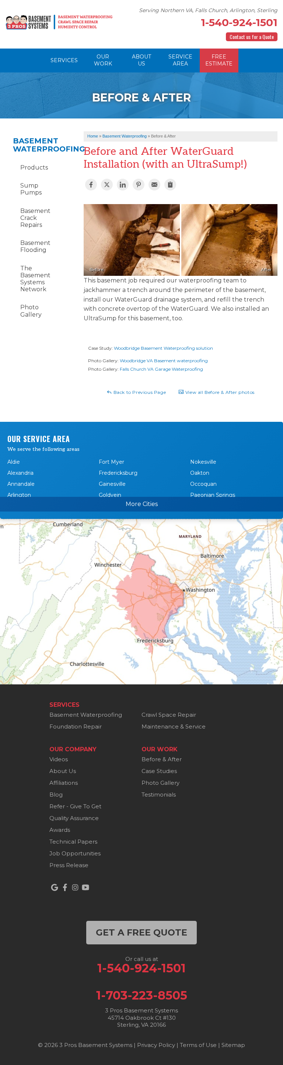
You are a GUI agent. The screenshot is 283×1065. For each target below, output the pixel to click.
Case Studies (159, 770)
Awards (59, 829)
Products (34, 167)
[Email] (154, 184)
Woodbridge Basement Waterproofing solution (163, 348)
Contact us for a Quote (252, 36)
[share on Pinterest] (138, 184)
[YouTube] (85, 887)
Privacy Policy (156, 1044)
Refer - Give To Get (75, 806)
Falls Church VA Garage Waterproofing (161, 369)
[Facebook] (64, 887)
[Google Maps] (54, 887)
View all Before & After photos (219, 392)
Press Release (68, 865)
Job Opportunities (75, 853)
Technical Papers (73, 841)
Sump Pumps (31, 189)
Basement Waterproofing (35, 145)
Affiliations (63, 782)
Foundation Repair (75, 726)
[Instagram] (75, 887)
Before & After (162, 759)
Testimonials (159, 794)
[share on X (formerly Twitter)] (107, 184)
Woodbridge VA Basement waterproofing (164, 360)
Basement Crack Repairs (35, 217)
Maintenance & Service (174, 726)
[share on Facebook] (91, 184)
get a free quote (141, 932)
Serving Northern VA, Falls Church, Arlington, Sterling (208, 10)
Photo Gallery (31, 311)
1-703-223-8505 (141, 995)
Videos (58, 759)
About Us (62, 770)
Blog (56, 794)
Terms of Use (198, 1044)
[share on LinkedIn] (123, 184)
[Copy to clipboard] (170, 184)
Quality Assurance (74, 818)
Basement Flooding (35, 246)
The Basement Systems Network (35, 279)
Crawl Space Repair (169, 714)
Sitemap (233, 1044)
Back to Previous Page (139, 392)
